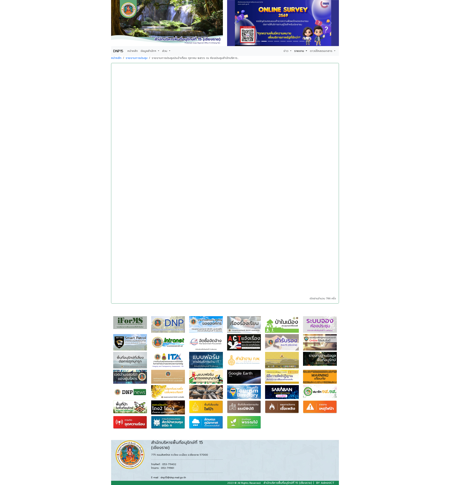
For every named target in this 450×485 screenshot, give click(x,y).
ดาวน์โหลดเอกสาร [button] (321, 51)
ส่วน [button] (165, 51)
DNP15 (118, 51)
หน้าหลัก (132, 51)
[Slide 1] (257, 41)
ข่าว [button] (286, 51)
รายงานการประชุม (136, 58)
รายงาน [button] (299, 51)
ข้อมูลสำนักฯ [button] (149, 51)
